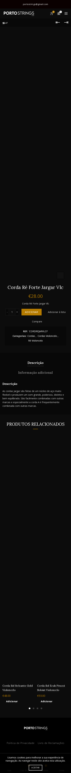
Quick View (31, 447)
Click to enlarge (60, 275)
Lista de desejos (53, 12)
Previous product (58, 22)
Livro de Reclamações (51, 743)
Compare (37, 321)
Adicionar (31, 312)
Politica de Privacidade (21, 743)
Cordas (31, 336)
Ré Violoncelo (35, 340)
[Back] (5, 22)
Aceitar (35, 767)
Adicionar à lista (57, 312)
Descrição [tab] (35, 363)
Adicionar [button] (12, 701)
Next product (66, 22)
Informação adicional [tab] (35, 372)
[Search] (44, 13)
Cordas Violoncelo (47, 336)
